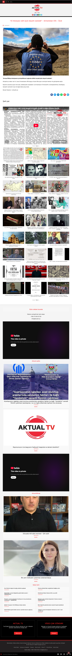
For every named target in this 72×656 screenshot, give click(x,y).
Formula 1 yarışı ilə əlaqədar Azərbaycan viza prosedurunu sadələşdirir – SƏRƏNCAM (17, 599)
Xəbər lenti (36, 585)
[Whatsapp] (39, 15)
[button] (4, 2)
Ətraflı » (36, 406)
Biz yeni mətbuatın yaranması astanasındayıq (36, 578)
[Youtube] (32, 15)
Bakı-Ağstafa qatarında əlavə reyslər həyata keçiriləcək (51, 605)
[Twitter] (36, 15)
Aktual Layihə (36, 361)
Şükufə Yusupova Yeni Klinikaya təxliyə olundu (15, 605)
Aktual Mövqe (36, 493)
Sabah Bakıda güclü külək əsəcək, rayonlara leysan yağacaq (18, 609)
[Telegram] (41, 15)
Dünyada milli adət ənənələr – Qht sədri (36, 533)
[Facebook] (34, 15)
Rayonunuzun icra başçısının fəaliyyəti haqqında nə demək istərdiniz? (36, 447)
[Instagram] (38, 15)
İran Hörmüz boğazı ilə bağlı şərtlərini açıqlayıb (15, 588)
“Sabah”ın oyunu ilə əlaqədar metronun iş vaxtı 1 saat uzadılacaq (50, 610)
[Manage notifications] (69, 653)
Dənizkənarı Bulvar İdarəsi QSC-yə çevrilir (47, 593)
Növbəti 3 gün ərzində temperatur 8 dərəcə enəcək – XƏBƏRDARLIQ (50, 599)
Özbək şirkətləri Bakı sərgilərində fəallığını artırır (49, 588)
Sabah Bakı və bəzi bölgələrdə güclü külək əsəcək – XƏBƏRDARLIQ (16, 593)
